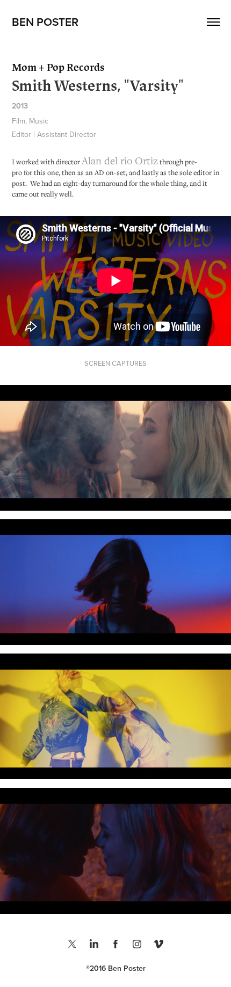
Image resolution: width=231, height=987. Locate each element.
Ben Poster (45, 21)
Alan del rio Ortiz (120, 160)
